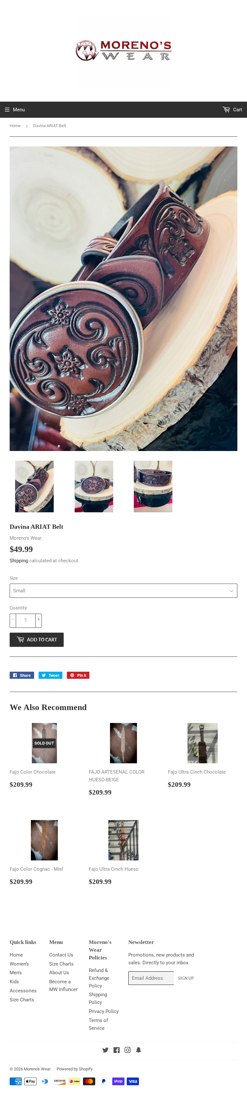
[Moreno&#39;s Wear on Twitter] (105, 1051)
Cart (237, 110)
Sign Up (186, 978)
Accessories (23, 991)
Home (15, 125)
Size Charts (22, 1000)
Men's (16, 973)
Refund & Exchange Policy (99, 978)
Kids (14, 982)
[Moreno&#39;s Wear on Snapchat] (138, 1051)
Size (14, 578)
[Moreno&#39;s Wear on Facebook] (116, 1051)
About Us (59, 973)
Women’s (19, 964)
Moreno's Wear (37, 1069)
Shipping (19, 561)
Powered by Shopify (75, 1069)
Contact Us (61, 955)
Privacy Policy (104, 1011)
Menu (19, 110)
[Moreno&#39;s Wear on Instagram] (127, 1051)
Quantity (18, 607)
